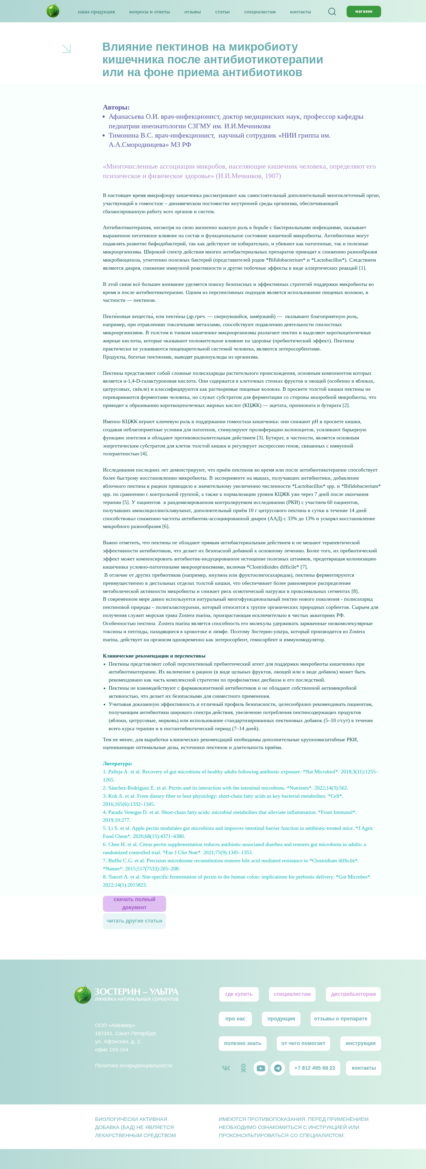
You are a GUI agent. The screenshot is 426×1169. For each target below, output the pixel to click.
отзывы (192, 11)
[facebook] (332, 11)
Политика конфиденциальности (133, 1065)
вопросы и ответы (149, 11)
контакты (300, 11)
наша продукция (96, 11)
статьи (222, 11)
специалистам (260, 11)
